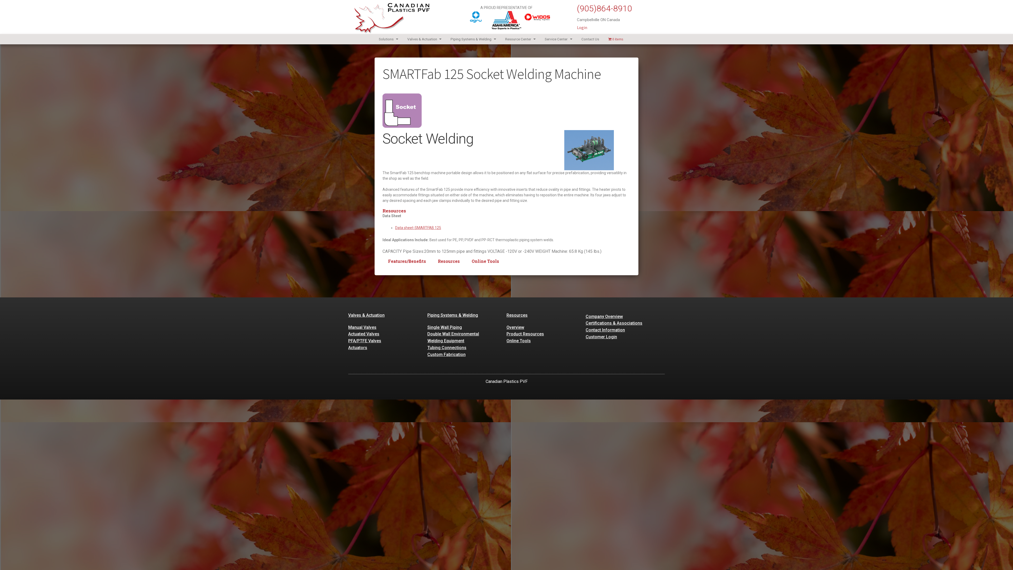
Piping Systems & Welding (471, 39)
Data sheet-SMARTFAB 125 (418, 228)
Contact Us (590, 39)
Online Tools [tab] (485, 261)
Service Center (556, 39)
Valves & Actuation (422, 39)
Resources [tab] (449, 261)
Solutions (386, 39)
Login (582, 27)
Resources (517, 315)
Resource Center (518, 39)
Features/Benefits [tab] (407, 261)
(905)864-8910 (604, 8)
